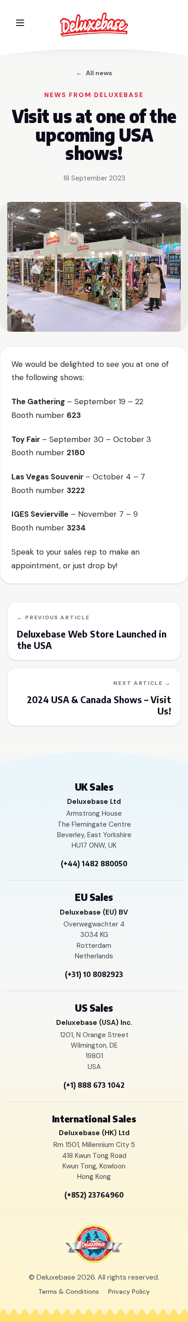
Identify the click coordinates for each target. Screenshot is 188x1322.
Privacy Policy (129, 1291)
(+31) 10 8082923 (94, 974)
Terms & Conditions (68, 1291)
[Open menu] (20, 23)
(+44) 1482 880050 (94, 863)
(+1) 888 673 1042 (94, 1085)
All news (94, 73)
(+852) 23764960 (94, 1194)
